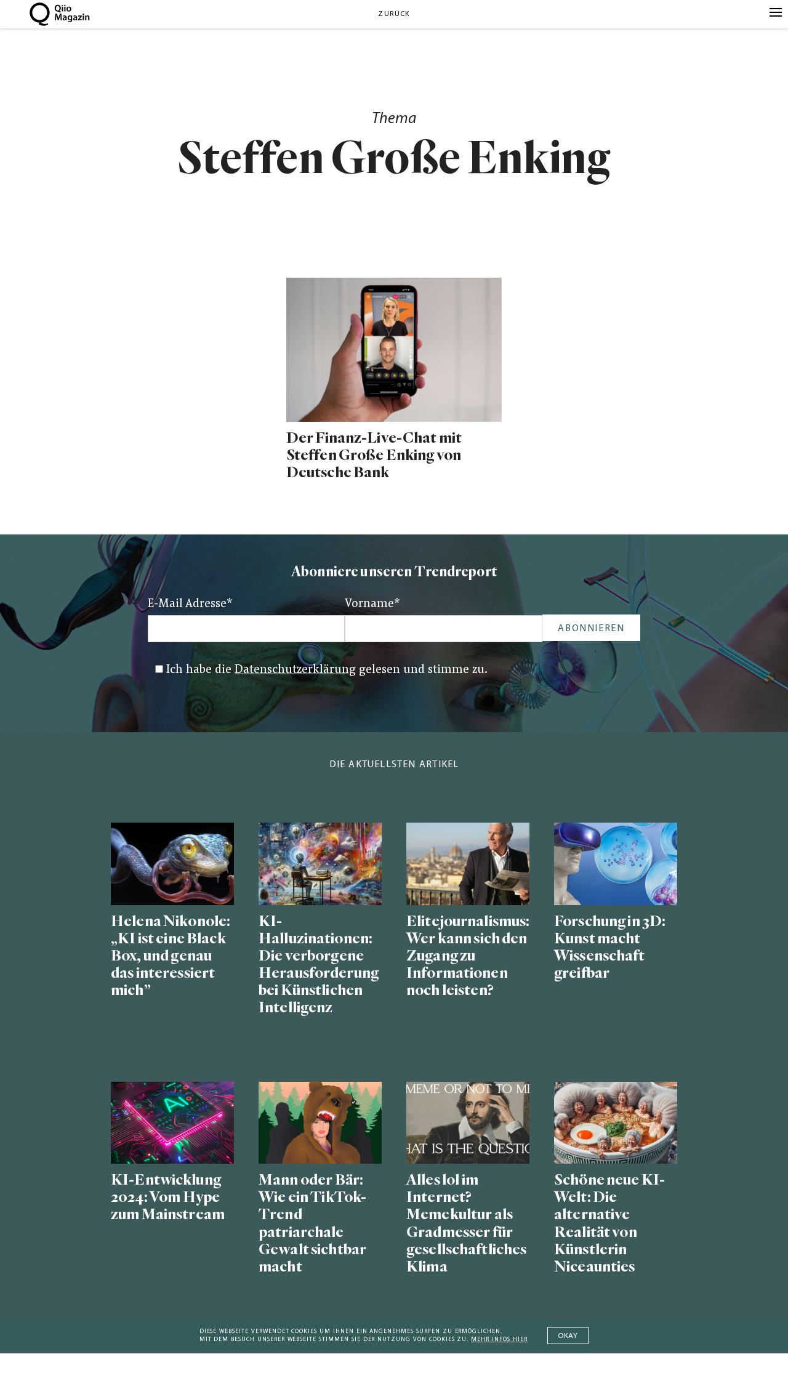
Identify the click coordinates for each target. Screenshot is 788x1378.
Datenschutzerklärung (295, 670)
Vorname (372, 604)
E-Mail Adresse (190, 604)
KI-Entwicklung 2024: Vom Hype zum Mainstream (168, 1197)
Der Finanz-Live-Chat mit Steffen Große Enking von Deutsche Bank (374, 455)
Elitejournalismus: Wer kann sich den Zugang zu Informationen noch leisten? (467, 956)
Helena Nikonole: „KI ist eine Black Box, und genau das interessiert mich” (170, 956)
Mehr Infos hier (499, 1339)
